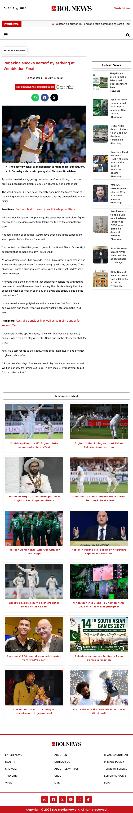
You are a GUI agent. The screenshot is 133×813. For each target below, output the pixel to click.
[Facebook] (53, 799)
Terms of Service (115, 768)
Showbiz (11, 768)
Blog (107, 782)
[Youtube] (70, 799)
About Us (60, 754)
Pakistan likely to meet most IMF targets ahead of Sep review (118, 106)
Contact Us (62, 761)
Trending (11, 775)
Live (57, 782)
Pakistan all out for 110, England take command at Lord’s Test (83, 23)
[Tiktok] (88, 799)
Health (10, 761)
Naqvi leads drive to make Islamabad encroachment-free (119, 80)
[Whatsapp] (44, 799)
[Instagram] (79, 799)
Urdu (57, 775)
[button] (35, 97)
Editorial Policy (115, 775)
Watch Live (122, 8)
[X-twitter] (62, 799)
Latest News (18, 50)
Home (7, 50)
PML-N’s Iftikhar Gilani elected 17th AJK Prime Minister (118, 192)
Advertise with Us (66, 768)
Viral (8, 782)
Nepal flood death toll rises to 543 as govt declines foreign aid (119, 132)
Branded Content (116, 754)
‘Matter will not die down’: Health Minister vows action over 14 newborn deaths (119, 162)
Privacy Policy (114, 761)
